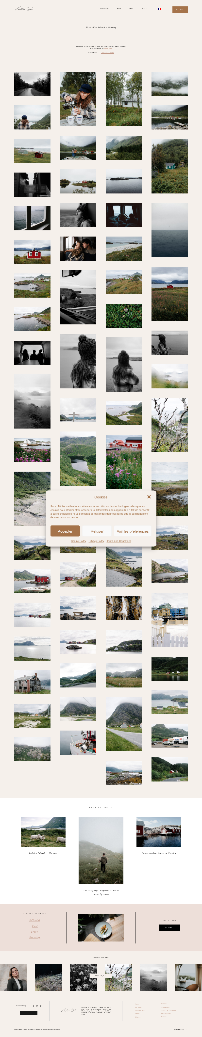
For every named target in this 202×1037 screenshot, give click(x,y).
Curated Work (140, 1010)
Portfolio (104, 8)
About (132, 8)
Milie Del (108, 48)
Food (35, 926)
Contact (146, 8)
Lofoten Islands (107, 53)
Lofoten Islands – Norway (43, 856)
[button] (149, 496)
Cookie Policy (78, 541)
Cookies (164, 1017)
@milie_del (101, 975)
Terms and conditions (169, 1010)
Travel (35, 932)
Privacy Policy (96, 541)
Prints (180, 9)
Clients (137, 1017)
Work (119, 8)
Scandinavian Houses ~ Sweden (159, 856)
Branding (34, 938)
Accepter (65, 530)
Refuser (97, 530)
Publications (165, 1007)
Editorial (34, 921)
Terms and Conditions (119, 541)
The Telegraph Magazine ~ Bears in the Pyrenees (101, 856)
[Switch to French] (159, 9)
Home (137, 1004)
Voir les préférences (133, 530)
